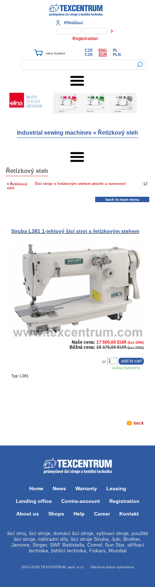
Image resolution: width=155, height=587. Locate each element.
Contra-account (80, 501)
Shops (56, 514)
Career (102, 514)
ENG (102, 50)
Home (36, 488)
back (138, 423)
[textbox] (83, 65)
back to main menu (122, 199)
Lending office (34, 501)
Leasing (116, 488)
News (59, 488)
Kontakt (129, 514)
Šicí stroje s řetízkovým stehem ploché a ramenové (80, 184)
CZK (89, 54)
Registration (85, 38)
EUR (103, 54)
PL (115, 50)
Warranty (86, 488)
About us (27, 514)
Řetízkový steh (118, 133)
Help (79, 514)
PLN (117, 54)
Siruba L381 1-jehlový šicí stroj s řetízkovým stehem (75, 231)
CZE (89, 50)
